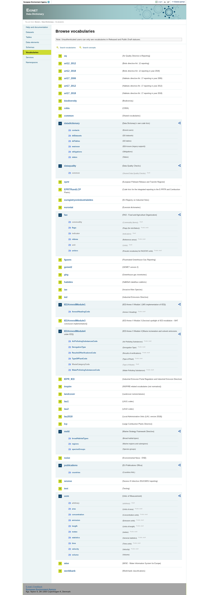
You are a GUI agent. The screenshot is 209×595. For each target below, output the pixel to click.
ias (65, 289)
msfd (67, 431)
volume (75, 555)
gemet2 (68, 267)
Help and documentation (37, 27)
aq (65, 56)
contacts (75, 130)
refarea (75, 239)
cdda (67, 108)
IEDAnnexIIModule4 (74, 331)
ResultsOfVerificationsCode (84, 353)
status (74, 157)
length (74, 526)
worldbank (69, 571)
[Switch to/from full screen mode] (169, 2)
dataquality (70, 166)
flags (74, 228)
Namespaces (32, 62)
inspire (68, 386)
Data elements (32, 42)
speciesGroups (78, 449)
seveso (68, 481)
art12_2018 (70, 71)
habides (68, 282)
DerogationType (79, 347)
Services (30, 57)
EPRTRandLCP (72, 189)
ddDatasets (77, 136)
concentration (78, 514)
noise (67, 458)
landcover (69, 394)
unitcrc (75, 251)
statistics (76, 538)
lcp (65, 424)
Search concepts (89, 48)
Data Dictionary (47, 22)
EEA (37, 2)
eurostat (68, 207)
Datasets (30, 32)
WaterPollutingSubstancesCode (86, 370)
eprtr (66, 182)
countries (76, 472)
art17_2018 (70, 93)
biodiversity (70, 101)
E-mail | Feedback (34, 586)
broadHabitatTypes (80, 438)
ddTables (76, 141)
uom (66, 496)
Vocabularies (32, 52)
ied (65, 297)
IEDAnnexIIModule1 (74, 304)
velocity (75, 549)
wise (66, 563)
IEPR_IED (69, 379)
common (69, 116)
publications (70, 465)
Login (160, 2)
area (74, 509)
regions (75, 444)
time (74, 543)
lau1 (66, 401)
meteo (74, 532)
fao (66, 215)
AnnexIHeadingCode (81, 312)
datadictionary (72, 123)
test (66, 488)
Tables (29, 37)
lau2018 (68, 416)
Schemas (30, 47)
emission (76, 520)
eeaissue (76, 146)
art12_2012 (70, 63)
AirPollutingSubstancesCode (84, 341)
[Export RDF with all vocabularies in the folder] (179, 123)
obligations (77, 152)
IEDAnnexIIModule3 (74, 320)
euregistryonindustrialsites (78, 200)
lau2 (66, 409)
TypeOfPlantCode (79, 359)
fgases (67, 260)
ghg (66, 274)
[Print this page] (165, 2)
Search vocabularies (68, 48)
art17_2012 (70, 86)
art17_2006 (70, 78)
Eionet (37, 22)
